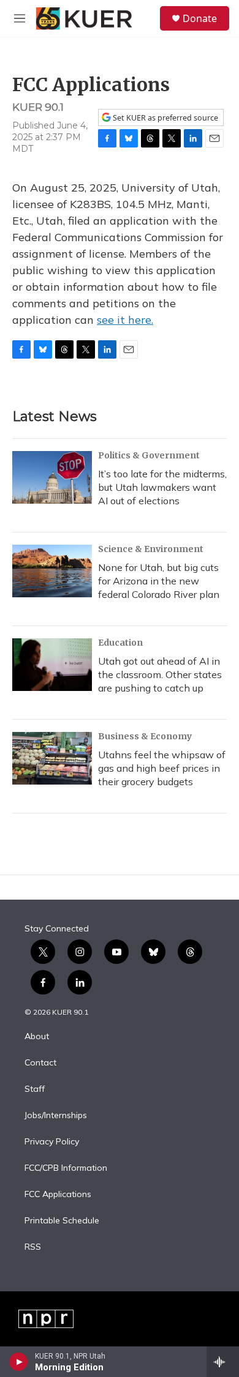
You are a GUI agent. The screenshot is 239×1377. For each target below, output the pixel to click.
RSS (33, 1247)
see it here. (125, 320)
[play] (18, 1362)
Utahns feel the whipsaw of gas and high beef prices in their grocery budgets (162, 768)
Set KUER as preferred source (164, 118)
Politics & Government (149, 455)
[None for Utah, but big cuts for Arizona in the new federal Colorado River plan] (52, 571)
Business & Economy (145, 736)
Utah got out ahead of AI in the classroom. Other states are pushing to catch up (160, 674)
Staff (35, 1089)
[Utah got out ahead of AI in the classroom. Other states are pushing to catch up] (52, 664)
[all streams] (223, 1361)
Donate (200, 18)
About (37, 1037)
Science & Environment (150, 548)
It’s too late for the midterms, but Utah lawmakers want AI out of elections (162, 487)
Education (120, 642)
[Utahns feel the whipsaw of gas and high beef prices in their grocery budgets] (52, 758)
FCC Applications (58, 1195)
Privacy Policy (52, 1142)
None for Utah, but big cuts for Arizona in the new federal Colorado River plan (158, 580)
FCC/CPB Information (66, 1168)
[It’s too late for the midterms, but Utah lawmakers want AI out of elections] (52, 477)
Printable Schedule (62, 1221)
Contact (40, 1063)
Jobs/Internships (56, 1116)
